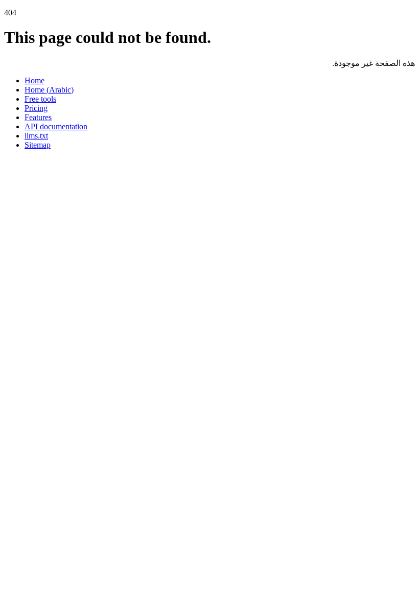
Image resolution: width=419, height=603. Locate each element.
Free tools (40, 99)
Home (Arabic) (49, 89)
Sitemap (38, 145)
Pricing (36, 108)
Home (34, 80)
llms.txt (36, 135)
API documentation (56, 126)
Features (38, 117)
